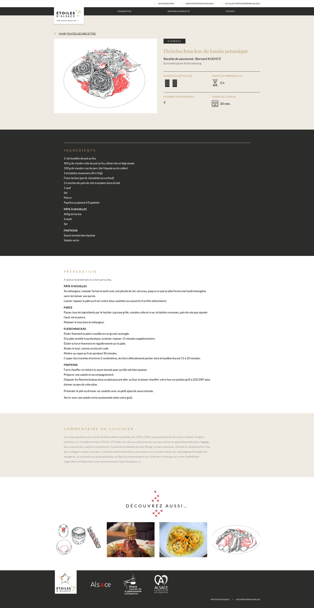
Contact (230, 11)
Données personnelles (248, 599)
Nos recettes (124, 11)
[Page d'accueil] (69, 15)
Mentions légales (220, 599)
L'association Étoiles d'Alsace (199, 3)
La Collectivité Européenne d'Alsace (242, 3)
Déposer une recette (179, 11)
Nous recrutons (166, 3)
